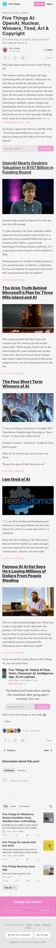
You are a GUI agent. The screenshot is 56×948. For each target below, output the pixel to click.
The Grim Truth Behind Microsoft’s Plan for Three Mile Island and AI (27, 293)
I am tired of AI (16, 479)
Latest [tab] (13, 806)
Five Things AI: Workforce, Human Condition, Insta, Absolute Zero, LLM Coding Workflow (18, 818)
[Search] (51, 806)
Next (46, 750)
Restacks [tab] (21, 770)
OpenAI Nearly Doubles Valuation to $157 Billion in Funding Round (27, 168)
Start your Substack (20, 934)
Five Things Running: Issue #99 (18, 868)
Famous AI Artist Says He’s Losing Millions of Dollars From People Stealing (24, 573)
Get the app (42, 934)
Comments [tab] (9, 770)
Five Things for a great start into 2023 (19, 844)
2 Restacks (34, 730)
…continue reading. (13, 280)
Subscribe (39, 4)
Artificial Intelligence (15, 13)
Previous (11, 750)
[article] (28, 825)
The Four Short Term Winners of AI (22, 384)
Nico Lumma (14, 48)
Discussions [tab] (24, 806)
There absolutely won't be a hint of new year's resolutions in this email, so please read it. (20, 851)
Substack (13, 942)
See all (8, 887)
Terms (37, 924)
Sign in (50, 4)
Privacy (29, 924)
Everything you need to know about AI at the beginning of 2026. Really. (20, 826)
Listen (50, 50)
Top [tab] (5, 806)
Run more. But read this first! (16, 873)
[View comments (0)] (15, 58)
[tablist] (14, 770)
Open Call (23, 122)
